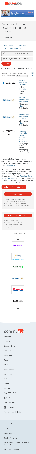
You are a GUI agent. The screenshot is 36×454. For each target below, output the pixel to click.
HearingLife (22, 89)
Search (6, 64)
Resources (8, 374)
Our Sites (8, 351)
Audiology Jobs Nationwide (14, 187)
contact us (11, 166)
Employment (9, 369)
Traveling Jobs (9, 68)
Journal (7, 341)
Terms (6, 429)
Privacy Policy (9, 433)
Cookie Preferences (11, 438)
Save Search (8, 45)
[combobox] (22, 76)
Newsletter (8, 355)
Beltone (21, 106)
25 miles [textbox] (19, 76)
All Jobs (5, 35)
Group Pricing (9, 346)
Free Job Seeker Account (18, 215)
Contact (7, 383)
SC (25, 93)
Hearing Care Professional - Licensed (24, 116)
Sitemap (7, 388)
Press (6, 360)
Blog (6, 365)
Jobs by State (21, 45)
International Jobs (25, 68)
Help (6, 379)
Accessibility (8, 424)
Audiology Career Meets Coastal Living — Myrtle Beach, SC (24, 136)
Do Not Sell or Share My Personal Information (17, 444)
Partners (7, 337)
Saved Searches (15, 48)
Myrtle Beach (23, 108)
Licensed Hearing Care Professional (24, 99)
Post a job (18, 194)
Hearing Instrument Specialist (23, 83)
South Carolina (15, 35)
